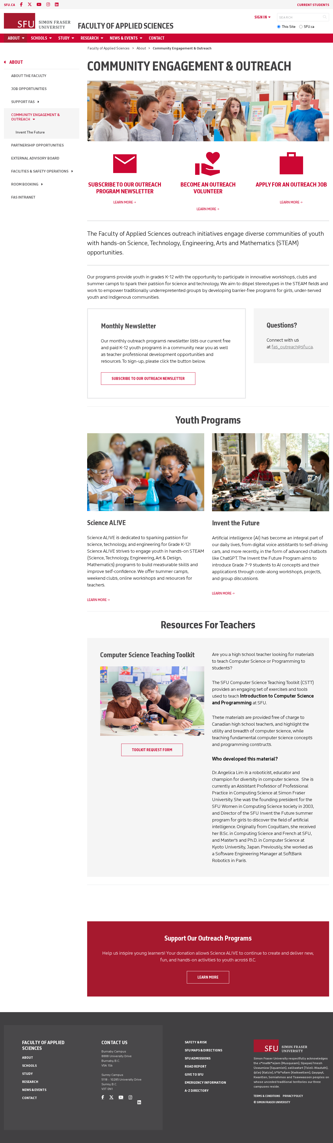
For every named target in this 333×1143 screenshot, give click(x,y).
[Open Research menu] (103, 38)
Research (90, 38)
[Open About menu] (24, 38)
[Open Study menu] (74, 38)
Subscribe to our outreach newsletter (148, 378)
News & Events (124, 38)
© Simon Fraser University (272, 1102)
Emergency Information (205, 1082)
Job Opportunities (29, 89)
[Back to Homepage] (38, 21)
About (14, 38)
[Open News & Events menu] (142, 38)
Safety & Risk (196, 1042)
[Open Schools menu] (51, 38)
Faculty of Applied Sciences (126, 26)
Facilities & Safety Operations (39, 171)
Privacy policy (293, 1096)
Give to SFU (194, 1074)
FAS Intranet (23, 197)
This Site (289, 26)
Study (63, 38)
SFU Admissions (197, 1058)
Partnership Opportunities (37, 145)
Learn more (123, 202)
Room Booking (24, 184)
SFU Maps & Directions (203, 1050)
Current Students (313, 5)
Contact (156, 38)
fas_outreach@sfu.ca (292, 347)
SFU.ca (309, 26)
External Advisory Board (35, 158)
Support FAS (23, 102)
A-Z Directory (197, 1090)
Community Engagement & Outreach (35, 117)
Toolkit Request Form (152, 750)
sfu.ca (9, 5)
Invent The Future (30, 132)
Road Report (196, 1066)
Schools (39, 38)
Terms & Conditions (267, 1096)
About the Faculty (28, 76)
